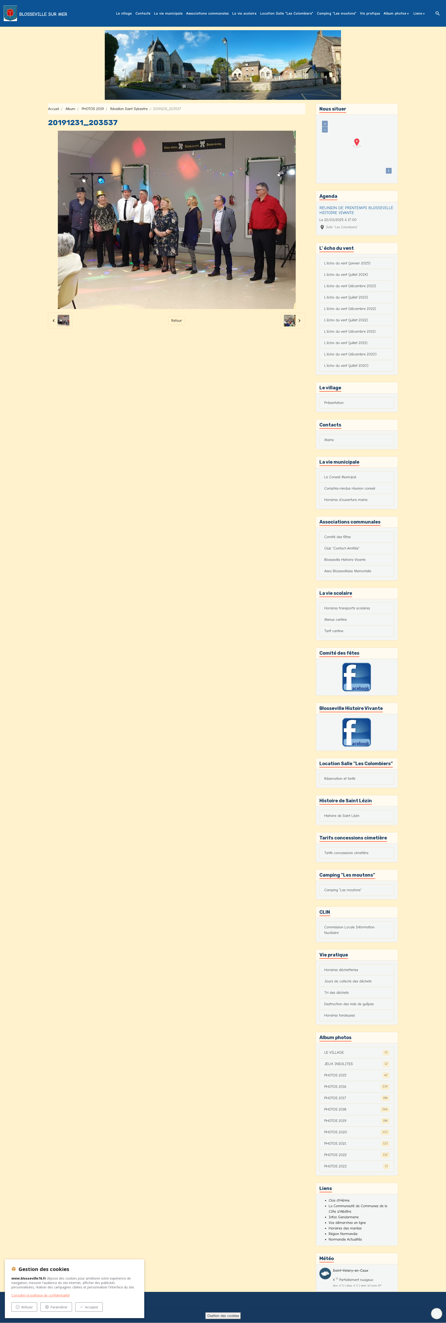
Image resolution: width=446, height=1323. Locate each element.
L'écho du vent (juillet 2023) (346, 297)
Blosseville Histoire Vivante (345, 560)
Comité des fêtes (337, 537)
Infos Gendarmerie (344, 1217)
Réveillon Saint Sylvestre (129, 109)
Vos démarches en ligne (347, 1223)
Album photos (395, 13)
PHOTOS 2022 (356, 1155)
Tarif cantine (333, 631)
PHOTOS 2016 (356, 1087)
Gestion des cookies (223, 1316)
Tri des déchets (336, 993)
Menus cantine (335, 620)
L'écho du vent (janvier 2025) (347, 263)
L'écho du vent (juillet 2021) (345, 343)
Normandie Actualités (345, 1239)
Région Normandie (343, 1234)
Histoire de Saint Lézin (341, 816)
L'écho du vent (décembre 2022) (350, 309)
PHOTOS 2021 (356, 1143)
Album (70, 109)
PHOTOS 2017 (356, 1098)
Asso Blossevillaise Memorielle (347, 571)
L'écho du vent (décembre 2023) (350, 286)
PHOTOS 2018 (356, 1109)
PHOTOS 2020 (356, 1132)
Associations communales (207, 13)
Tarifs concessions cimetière (346, 853)
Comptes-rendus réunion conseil (349, 488)
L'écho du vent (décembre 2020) (350, 354)
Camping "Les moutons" (336, 13)
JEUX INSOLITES (356, 1064)
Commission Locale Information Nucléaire (349, 930)
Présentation (334, 403)
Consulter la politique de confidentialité (40, 1295)
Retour (176, 321)
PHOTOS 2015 (356, 1075)
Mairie (329, 440)
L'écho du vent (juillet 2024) (346, 275)
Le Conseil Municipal (340, 477)
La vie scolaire (244, 13)
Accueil (53, 109)
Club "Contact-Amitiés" (342, 548)
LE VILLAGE (356, 1052)
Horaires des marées (345, 1228)
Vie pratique (370, 13)
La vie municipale (168, 13)
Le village (124, 13)
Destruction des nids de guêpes (349, 1004)
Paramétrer (59, 1307)
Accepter (91, 1307)
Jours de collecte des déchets (348, 981)
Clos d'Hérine (339, 1200)
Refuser (27, 1307)
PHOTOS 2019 (93, 109)
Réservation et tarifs (339, 779)
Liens (417, 13)
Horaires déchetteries (341, 970)
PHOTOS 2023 (356, 1166)
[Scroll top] (437, 1314)
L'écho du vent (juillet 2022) (346, 320)
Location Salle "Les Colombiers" (286, 13)
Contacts (142, 13)
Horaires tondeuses (339, 1015)
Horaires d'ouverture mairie (345, 500)
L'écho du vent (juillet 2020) (346, 366)
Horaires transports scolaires (347, 608)
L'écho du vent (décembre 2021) (350, 331)
